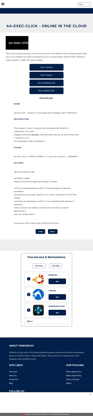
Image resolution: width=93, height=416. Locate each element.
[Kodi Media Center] (39, 310)
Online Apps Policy (73, 372)
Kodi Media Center (57, 306)
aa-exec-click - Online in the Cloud (46, 26)
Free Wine (56, 266)
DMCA (68, 383)
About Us (13, 376)
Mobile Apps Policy (73, 376)
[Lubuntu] (39, 294)
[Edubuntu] (39, 279)
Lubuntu (52, 290)
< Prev (40, 231)
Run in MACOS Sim (46, 91)
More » (30, 321)
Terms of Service (72, 379)
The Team (13, 372)
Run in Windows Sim (46, 83)
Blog (11, 383)
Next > (52, 231)
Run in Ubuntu (46, 67)
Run (57, 281)
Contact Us (13, 379)
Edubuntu (53, 275)
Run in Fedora (46, 75)
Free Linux (39, 266)
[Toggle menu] (3, 4)
